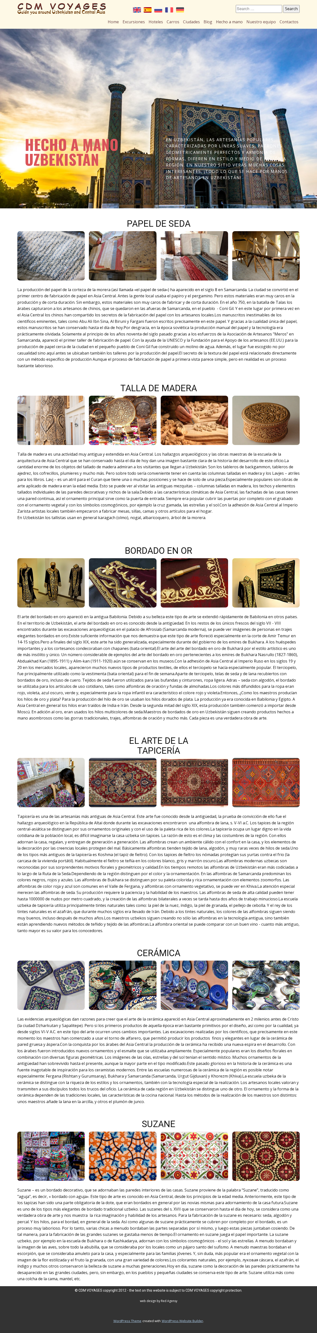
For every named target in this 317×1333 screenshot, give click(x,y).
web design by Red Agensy (158, 1301)
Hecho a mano (229, 22)
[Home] (61, 9)
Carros (173, 22)
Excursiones (134, 22)
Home (113, 22)
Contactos (289, 22)
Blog (208, 22)
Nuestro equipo (261, 22)
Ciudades (191, 22)
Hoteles (156, 22)
